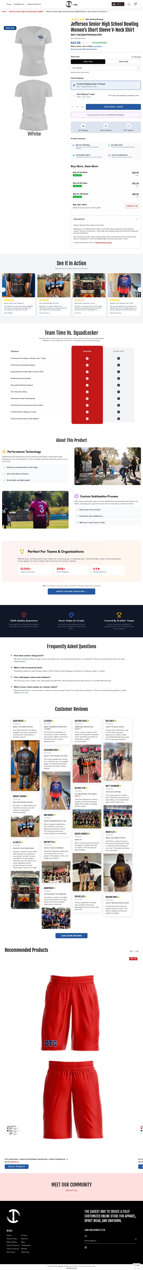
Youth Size (123, 61)
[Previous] (3, 289)
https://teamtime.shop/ (103, 242)
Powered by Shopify (71, 1268)
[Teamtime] (71, 4)
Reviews (24, 1249)
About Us (24, 1239)
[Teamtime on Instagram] (85, 1248)
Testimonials (25, 1245)
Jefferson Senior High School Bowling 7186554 (26, 11)
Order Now (25, 1252)
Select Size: (75, 57)
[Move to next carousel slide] (136, 951)
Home (4, 11)
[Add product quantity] (82, 107)
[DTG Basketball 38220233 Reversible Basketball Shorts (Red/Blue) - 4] (71, 1056)
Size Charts (11, 1252)
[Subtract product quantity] (73, 107)
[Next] (139, 289)
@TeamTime (71, 1190)
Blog (23, 1242)
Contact (24, 1235)
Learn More (97, 46)
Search (9, 1235)
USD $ (118, 4)
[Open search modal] (129, 4)
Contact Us (132, 206)
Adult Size (88, 61)
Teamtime (60, 1266)
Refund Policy (12, 1242)
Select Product (16, 1167)
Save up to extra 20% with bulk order (84, 49)
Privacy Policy (12, 1239)
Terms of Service (13, 1249)
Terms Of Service (13, 1245)
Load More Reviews (71, 936)
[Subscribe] (134, 1239)
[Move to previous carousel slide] (131, 951)
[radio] (106, 85)
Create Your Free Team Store (70, 591)
